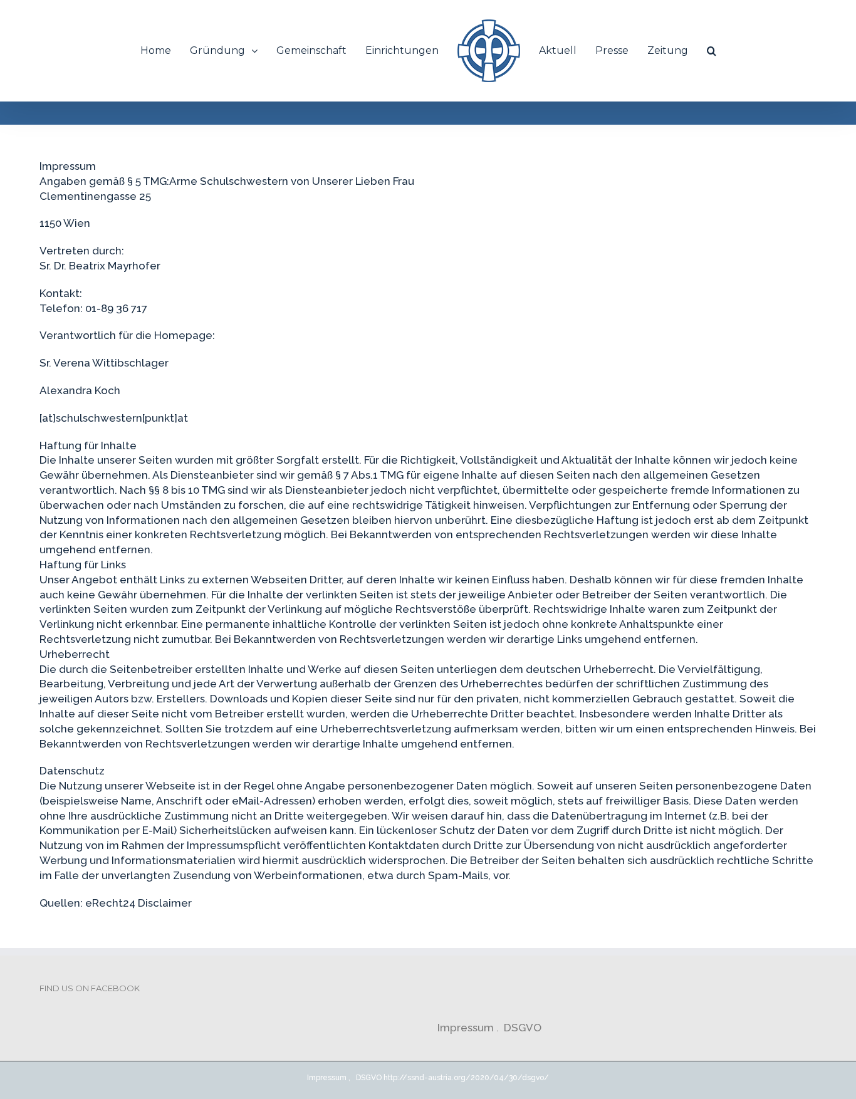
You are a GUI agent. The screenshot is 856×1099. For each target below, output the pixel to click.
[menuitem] (176, 50)
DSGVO (522, 1027)
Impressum (466, 1027)
